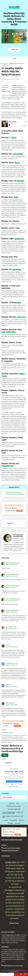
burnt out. (9, 102)
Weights (20, 181)
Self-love (21, 317)
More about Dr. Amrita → (14, 786)
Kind (19, 302)
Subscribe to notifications (7, 732)
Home (2, 63)
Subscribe (19, 510)
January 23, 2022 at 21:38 (11, 600)
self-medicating (8, 332)
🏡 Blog (20, 505)
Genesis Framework (14, 971)
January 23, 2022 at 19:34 (11, 612)
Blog (6, 63)
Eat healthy (18, 154)
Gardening (16, 269)
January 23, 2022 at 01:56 (11, 665)
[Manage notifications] (25, 974)
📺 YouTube (16, 723)
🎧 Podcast (8, 508)
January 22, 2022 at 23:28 (11, 704)
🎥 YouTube (14, 784)
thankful (5, 468)
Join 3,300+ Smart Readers (14, 781)
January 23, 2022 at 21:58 (11, 564)
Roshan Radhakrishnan (13, 862)
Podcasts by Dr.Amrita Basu (9, 850)
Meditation (19, 238)
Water (17, 162)
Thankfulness (7, 466)
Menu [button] (15, 58)
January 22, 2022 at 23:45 (11, 686)
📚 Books (14, 508)
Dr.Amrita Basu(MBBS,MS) (12, 563)
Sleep (13, 137)
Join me (5, 755)
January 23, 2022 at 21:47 (11, 576)
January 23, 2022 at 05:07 (11, 628)
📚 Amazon (7, 784)
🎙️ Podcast (20, 784)
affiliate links (9, 735)
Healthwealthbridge (14, 6)
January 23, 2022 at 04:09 (11, 646)
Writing (14, 102)
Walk (16, 197)
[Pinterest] (21, 974)
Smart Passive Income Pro (21, 970)
